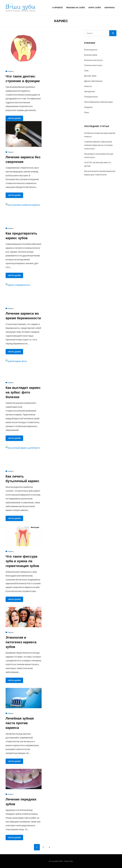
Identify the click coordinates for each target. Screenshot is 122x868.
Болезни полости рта (93, 60)
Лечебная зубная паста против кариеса (20, 723)
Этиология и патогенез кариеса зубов (21, 642)
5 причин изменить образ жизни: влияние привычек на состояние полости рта (98, 145)
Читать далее (14, 118)
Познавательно (91, 96)
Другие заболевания (93, 81)
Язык (86, 112)
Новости (88, 86)
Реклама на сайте (75, 7)
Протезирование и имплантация (98, 102)
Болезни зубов (90, 55)
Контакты (110, 7)
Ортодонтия (89, 91)
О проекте (57, 7)
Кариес (11, 71)
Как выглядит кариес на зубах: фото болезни (23, 392)
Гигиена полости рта (93, 65)
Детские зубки (90, 76)
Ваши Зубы (69, 861)
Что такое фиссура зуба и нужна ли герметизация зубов (22, 561)
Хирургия (88, 107)
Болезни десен (90, 49)
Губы (86, 70)
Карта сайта (95, 7)
